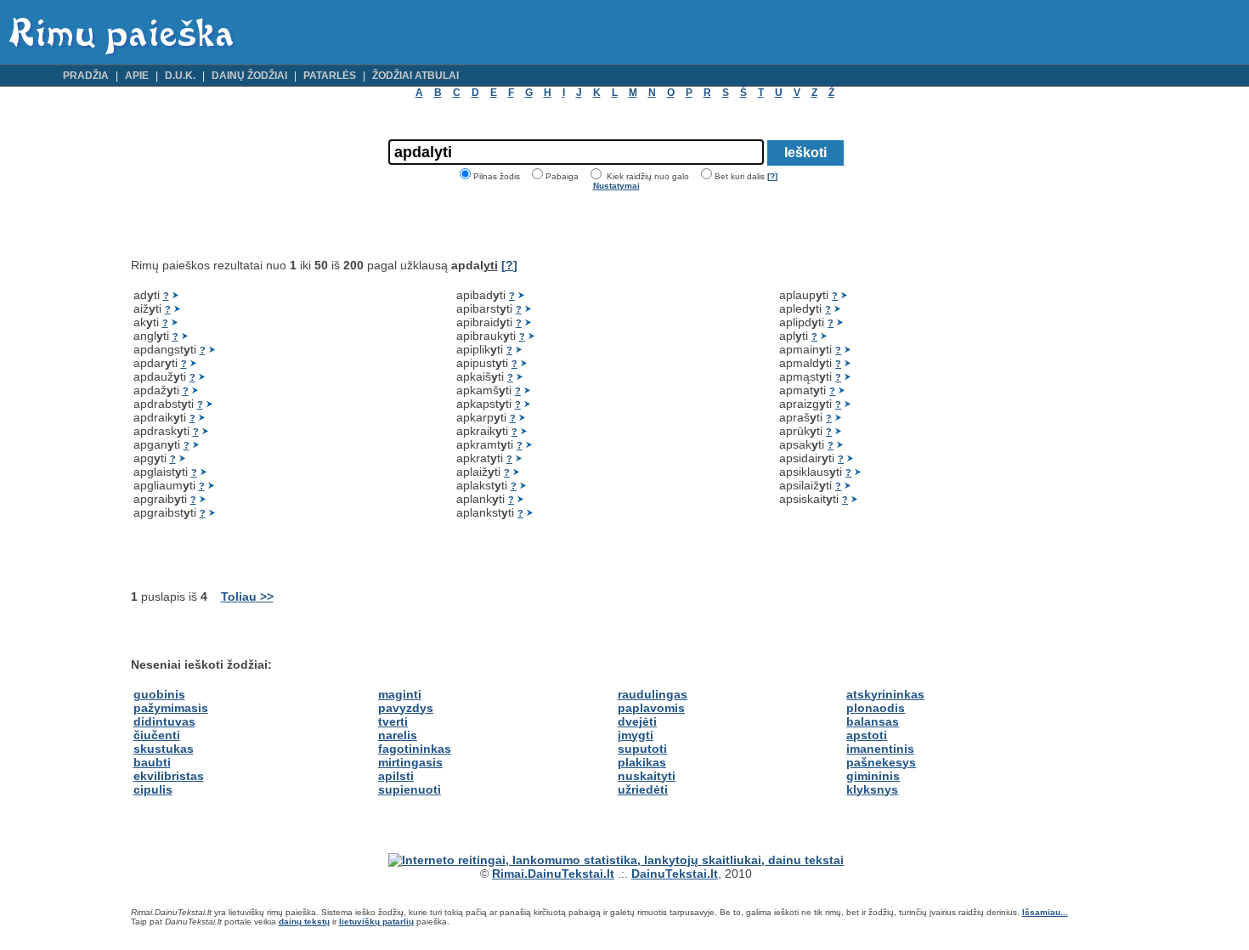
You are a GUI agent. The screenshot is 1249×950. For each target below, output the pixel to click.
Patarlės (329, 76)
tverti (393, 721)
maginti (399, 694)
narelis (397, 735)
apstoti (866, 735)
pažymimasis (170, 708)
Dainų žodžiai (249, 76)
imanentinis (880, 748)
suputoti (642, 748)
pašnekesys (881, 762)
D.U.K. (180, 76)
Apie (137, 76)
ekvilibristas (168, 776)
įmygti (635, 735)
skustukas (163, 748)
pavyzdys (405, 708)
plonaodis (875, 708)
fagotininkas (414, 748)
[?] (772, 176)
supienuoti (409, 789)
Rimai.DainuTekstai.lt (553, 873)
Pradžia (86, 76)
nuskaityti (646, 776)
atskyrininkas (885, 694)
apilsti (396, 776)
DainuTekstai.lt (674, 873)
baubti (152, 762)
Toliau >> (247, 596)
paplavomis (651, 708)
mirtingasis (410, 762)
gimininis (873, 776)
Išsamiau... (1045, 912)
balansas (872, 721)
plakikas (642, 762)
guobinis (159, 694)
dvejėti (637, 721)
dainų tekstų (304, 921)
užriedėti (643, 789)
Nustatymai (616, 185)
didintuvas (164, 721)
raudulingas (652, 694)
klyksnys (872, 789)
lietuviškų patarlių (376, 921)
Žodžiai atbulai (415, 76)
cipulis (152, 789)
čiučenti (156, 735)
